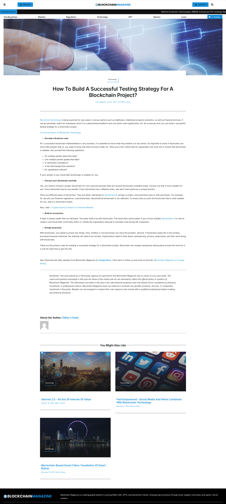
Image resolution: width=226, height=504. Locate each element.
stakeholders (167, 218)
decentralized (111, 195)
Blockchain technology (50, 120)
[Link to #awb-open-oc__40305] (216, 4)
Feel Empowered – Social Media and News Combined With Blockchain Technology (149, 401)
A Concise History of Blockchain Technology (60, 132)
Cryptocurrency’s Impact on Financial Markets (72, 207)
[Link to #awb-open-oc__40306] (5, 4)
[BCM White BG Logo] (113, 4)
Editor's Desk (125, 102)
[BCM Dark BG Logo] (28, 495)
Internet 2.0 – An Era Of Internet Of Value (66, 399)
